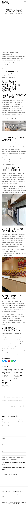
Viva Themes (16, 503)
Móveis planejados (19, 13)
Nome (4, 438)
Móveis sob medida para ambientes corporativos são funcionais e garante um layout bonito (18, 372)
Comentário (5, 425)
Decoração (12, 13)
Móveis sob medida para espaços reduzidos (6, 382)
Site (3, 451)
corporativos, (11, 71)
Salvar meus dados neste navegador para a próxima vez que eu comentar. (13, 458)
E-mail (4, 445)
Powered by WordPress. (20, 502)
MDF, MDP (9, 305)
